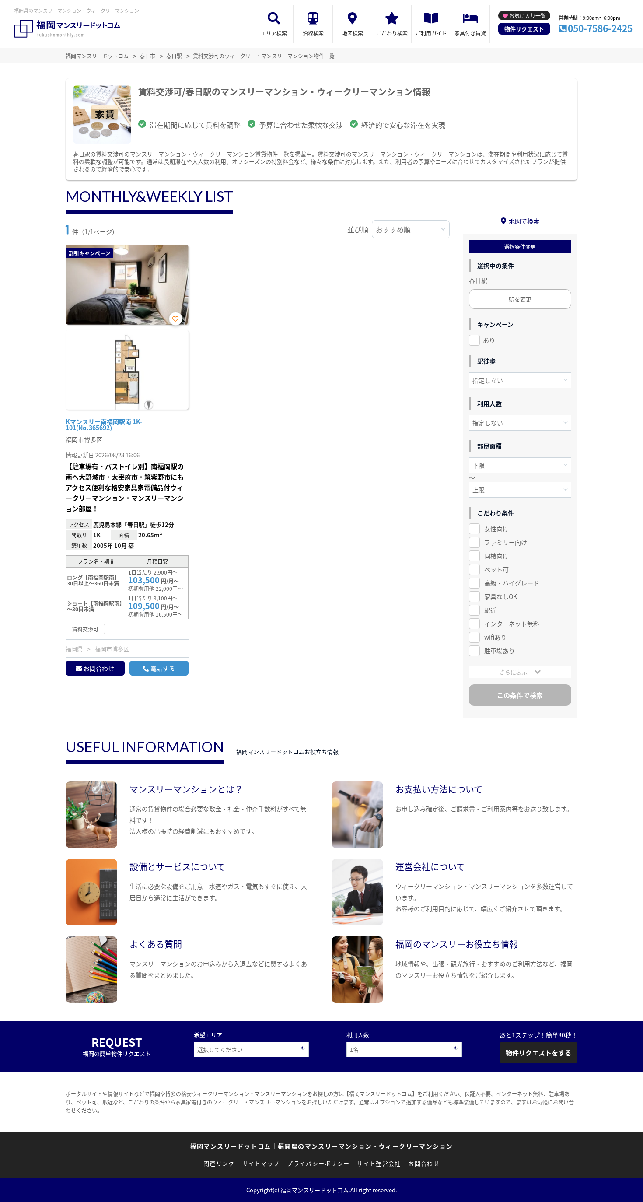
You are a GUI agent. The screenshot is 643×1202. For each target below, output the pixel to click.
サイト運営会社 (379, 1163)
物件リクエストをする (538, 1052)
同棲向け (496, 555)
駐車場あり (499, 650)
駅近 (490, 610)
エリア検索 (274, 33)
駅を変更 (520, 299)
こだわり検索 (392, 33)
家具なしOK (500, 596)
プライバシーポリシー (318, 1163)
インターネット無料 (511, 623)
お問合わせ (99, 668)
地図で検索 (524, 221)
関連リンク (219, 1163)
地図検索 (352, 33)
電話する (162, 668)
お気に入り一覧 (527, 15)
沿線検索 (313, 33)
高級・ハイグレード (511, 582)
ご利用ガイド (431, 33)
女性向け (496, 528)
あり (489, 340)
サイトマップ (261, 1163)
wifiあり (495, 637)
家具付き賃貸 (470, 33)
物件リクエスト (524, 29)
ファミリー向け (505, 542)
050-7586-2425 (600, 28)
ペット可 (496, 569)
